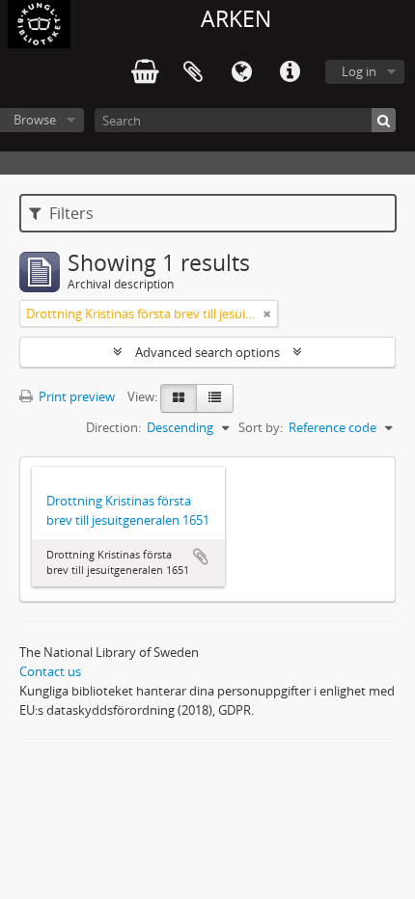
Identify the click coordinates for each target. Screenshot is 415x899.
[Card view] (178, 398)
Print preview (75, 396)
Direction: (113, 427)
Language (241, 72)
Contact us (50, 671)
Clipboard (193, 72)
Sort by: (260, 427)
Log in (359, 71)
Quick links (289, 72)
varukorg (145, 72)
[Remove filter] (267, 313)
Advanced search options (207, 352)
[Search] (384, 120)
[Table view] (215, 398)
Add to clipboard (200, 556)
